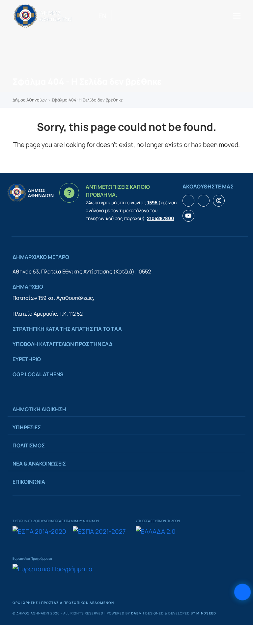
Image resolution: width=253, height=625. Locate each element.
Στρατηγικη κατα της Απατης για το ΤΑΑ (67, 328)
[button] (236, 15)
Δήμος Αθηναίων (30, 100)
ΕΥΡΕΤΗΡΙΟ (27, 359)
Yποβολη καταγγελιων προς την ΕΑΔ (63, 344)
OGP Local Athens (38, 374)
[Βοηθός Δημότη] (242, 592)
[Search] (113, 16)
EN (102, 16)
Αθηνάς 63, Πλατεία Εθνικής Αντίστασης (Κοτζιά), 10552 (82, 271)
